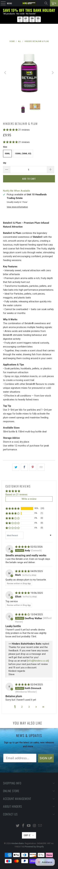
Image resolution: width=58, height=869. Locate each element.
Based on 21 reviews (16, 494)
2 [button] (22, 706)
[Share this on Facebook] (24, 467)
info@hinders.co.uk (38, 660)
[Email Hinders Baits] (40, 826)
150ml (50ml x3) (23, 153)
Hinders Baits (17, 843)
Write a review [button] (29, 498)
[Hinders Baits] (29, 3)
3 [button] (29, 706)
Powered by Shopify (34, 846)
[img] (22, 546)
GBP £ (27, 835)
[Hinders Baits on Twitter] (17, 826)
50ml (7, 153)
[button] (10, 129)
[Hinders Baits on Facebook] (23, 826)
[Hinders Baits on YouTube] (28, 826)
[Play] (29, 73)
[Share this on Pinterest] (32, 467)
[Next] (52, 73)
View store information (17, 207)
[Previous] (5, 73)
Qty (4, 163)
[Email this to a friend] (41, 467)
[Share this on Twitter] (15, 467)
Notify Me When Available (16, 190)
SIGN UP (46, 758)
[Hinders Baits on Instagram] (34, 826)
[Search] (46, 3)
